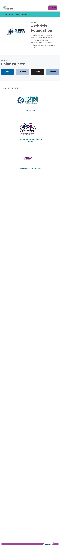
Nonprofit (24, 14)
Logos (18, 14)
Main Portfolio (8, 14)
